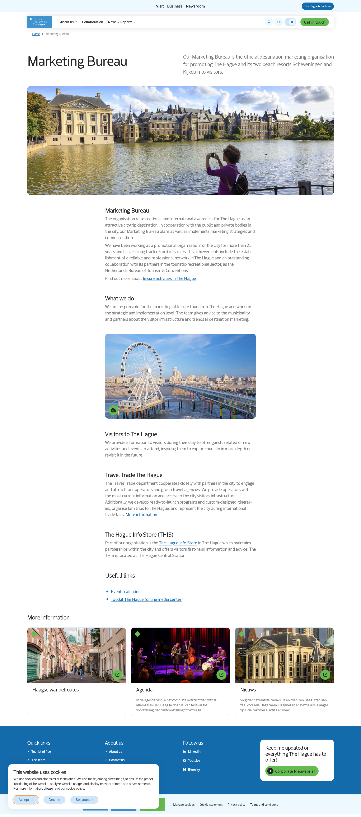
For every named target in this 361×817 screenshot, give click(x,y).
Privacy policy (236, 804)
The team (38, 760)
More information (141, 514)
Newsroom (195, 6)
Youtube (194, 760)
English (279, 22)
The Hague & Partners (317, 6)
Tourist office (41, 751)
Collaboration (92, 22)
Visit (160, 6)
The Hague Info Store (178, 543)
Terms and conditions (264, 804)
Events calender (125, 591)
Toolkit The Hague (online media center (146, 599)
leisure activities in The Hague (169, 278)
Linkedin (194, 751)
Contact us (117, 760)
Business (175, 6)
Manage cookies (183, 804)
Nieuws (248, 689)
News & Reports (120, 22)
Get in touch (314, 22)
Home (36, 34)
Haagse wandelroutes (55, 689)
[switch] (290, 22)
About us (67, 22)
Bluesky (194, 769)
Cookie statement (211, 804)
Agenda (144, 689)
